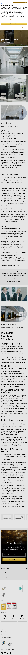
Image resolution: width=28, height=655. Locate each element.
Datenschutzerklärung (6, 19)
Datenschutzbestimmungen (20, 2)
